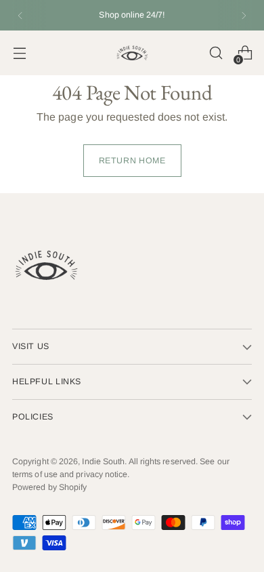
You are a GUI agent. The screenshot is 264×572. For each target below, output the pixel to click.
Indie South (103, 461)
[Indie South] (132, 53)
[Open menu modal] (19, 53)
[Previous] (20, 15)
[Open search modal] (215, 53)
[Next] (244, 15)
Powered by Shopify (49, 487)
